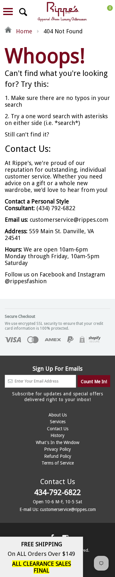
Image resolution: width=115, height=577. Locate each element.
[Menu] (8, 11)
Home (23, 31)
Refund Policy (57, 456)
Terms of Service (58, 463)
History (57, 435)
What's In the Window (57, 442)
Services (57, 421)
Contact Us (57, 428)
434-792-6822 (57, 492)
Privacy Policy (57, 449)
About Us (58, 414)
